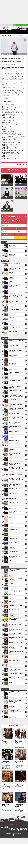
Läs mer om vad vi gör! (22, 830)
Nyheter (9, 35)
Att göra (6, 32)
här (8, 98)
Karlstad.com (3, 35)
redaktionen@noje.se (16, 833)
